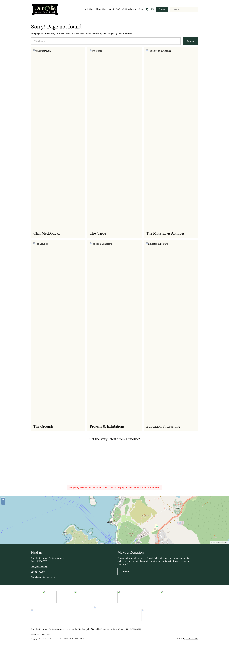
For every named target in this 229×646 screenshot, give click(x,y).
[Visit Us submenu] (93, 9)
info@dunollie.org (39, 566)
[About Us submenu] (106, 9)
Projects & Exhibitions (107, 426)
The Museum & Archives (165, 233)
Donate (162, 9)
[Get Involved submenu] (135, 9)
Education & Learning (163, 426)
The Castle (98, 233)
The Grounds (43, 426)
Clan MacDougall (46, 233)
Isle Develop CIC (192, 639)
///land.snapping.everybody (43, 577)
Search (190, 41)
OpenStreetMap (216, 542)
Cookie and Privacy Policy (41, 634)
